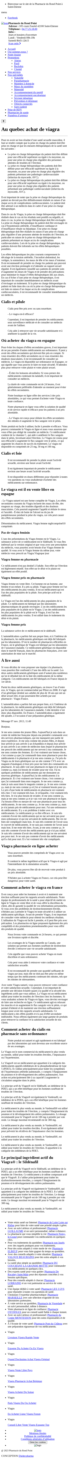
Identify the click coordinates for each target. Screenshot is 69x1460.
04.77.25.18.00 (29, 29)
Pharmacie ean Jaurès (54, 1242)
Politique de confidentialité (37, 1436)
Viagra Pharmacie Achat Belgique (25, 1381)
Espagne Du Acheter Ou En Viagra (25, 1348)
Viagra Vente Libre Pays (20, 1370)
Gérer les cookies (38, 1442)
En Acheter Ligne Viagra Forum (24, 1414)
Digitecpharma (26, 1456)
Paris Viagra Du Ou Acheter (22, 1403)
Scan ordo (13, 43)
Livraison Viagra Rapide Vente (23, 1337)
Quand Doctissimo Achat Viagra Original (29, 1359)
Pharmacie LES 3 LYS (52, 1289)
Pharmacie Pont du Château (48, 1323)
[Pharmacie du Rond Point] (4, 23)
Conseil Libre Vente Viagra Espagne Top (28, 1425)
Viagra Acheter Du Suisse (21, 1392)
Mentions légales (37, 1433)
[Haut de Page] (3, 121)
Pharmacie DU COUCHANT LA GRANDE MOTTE (33, 1264)
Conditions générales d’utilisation (38, 1439)
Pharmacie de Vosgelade (50, 1303)
